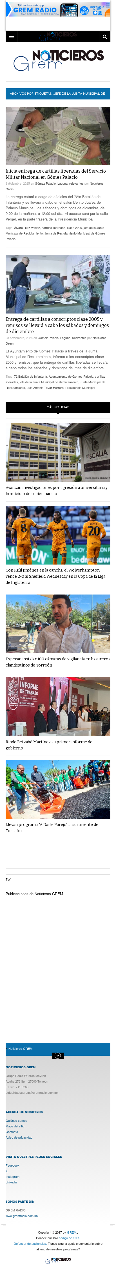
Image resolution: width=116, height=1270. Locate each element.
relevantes (76, 183)
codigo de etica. (69, 1238)
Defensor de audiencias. (30, 1243)
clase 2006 (74, 227)
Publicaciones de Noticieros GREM (34, 893)
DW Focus (58, 36)
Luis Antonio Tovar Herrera (45, 387)
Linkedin (11, 1182)
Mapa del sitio (15, 1126)
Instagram (12, 1176)
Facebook (12, 1165)
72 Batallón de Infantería (30, 376)
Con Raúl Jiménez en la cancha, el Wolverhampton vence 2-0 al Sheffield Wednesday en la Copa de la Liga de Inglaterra (55, 576)
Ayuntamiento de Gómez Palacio (71, 376)
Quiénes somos (16, 1120)
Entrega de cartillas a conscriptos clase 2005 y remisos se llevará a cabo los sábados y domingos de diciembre (57, 325)
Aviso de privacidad (19, 1137)
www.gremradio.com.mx (22, 1215)
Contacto (12, 1131)
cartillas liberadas (53, 227)
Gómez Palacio (45, 183)
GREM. (72, 1232)
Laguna (62, 183)
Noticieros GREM (58, 60)
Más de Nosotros (58, 1056)
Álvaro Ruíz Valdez (27, 227)
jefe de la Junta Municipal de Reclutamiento (49, 382)
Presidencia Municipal (80, 387)
